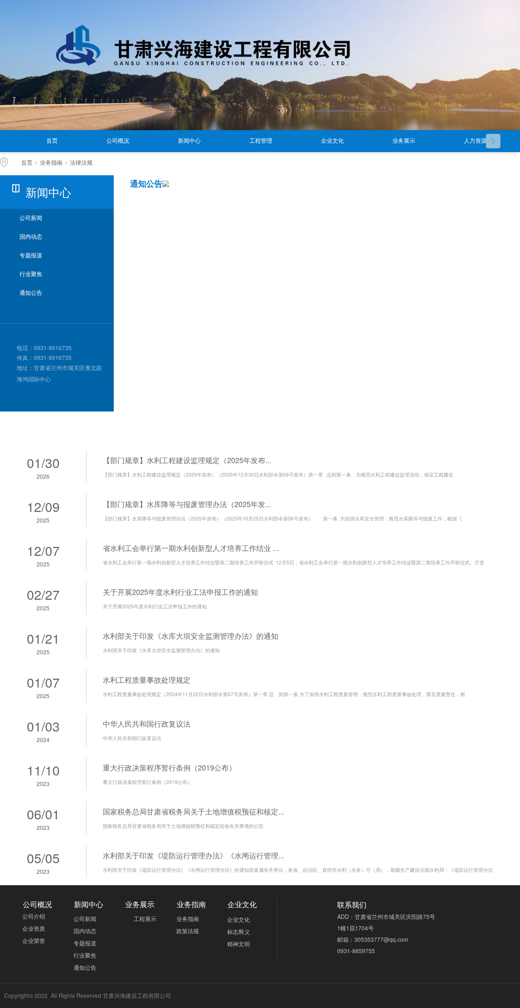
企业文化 (332, 141)
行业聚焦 (31, 274)
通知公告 (31, 293)
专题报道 (31, 256)
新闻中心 (189, 141)
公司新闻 (31, 218)
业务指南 (51, 163)
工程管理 (260, 141)
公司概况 (117, 141)
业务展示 (403, 141)
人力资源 (475, 141)
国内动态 (31, 237)
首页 (52, 141)
